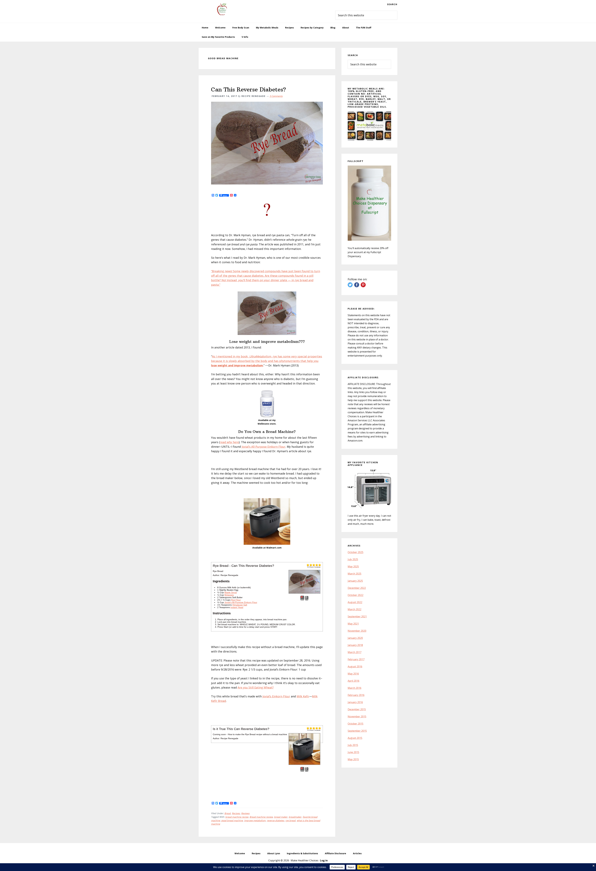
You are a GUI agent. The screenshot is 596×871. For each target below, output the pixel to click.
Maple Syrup (230, 592)
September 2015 (357, 730)
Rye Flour (236, 600)
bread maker (280, 816)
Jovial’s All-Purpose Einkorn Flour (263, 446)
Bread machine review (261, 816)
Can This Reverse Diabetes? (248, 89)
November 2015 (357, 716)
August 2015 (355, 738)
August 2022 (355, 602)
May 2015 (353, 759)
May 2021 (353, 623)
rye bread (290, 820)
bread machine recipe (236, 816)
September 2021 (357, 616)
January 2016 (355, 702)
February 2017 (356, 659)
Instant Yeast (236, 607)
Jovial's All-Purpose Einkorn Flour (240, 602)
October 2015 (355, 723)
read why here (229, 442)
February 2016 (356, 695)
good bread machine (232, 820)
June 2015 (353, 752)
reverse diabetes (275, 820)
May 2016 (353, 673)
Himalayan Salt (239, 605)
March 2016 (354, 688)
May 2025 (353, 566)
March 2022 (354, 609)
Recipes (236, 813)
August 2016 (355, 666)
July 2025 (353, 559)
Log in (324, 860)
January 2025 (355, 580)
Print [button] (306, 599)
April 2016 (353, 680)
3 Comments (276, 96)
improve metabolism (255, 820)
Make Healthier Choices (222, 9)
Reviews (245, 813)
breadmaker (295, 816)
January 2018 (355, 645)
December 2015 (357, 709)
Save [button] (302, 599)
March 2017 (354, 652)
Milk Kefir (303, 696)
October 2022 (355, 595)
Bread (227, 813)
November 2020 (357, 630)
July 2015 (353, 745)
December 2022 (357, 588)
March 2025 (354, 573)
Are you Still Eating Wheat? (256, 687)
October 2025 (355, 552)
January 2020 (355, 638)
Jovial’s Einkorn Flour (276, 696)
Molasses (229, 595)
